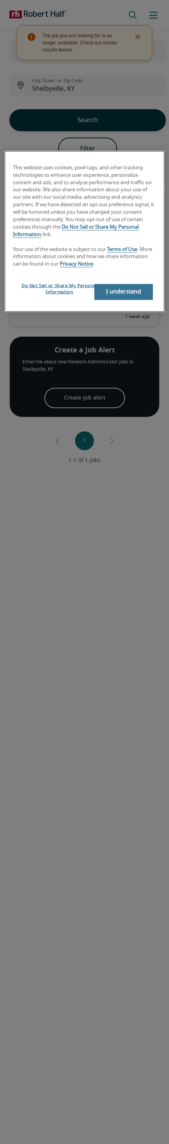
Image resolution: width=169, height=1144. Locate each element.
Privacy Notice (76, 264)
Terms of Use (122, 249)
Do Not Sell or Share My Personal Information (59, 289)
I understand (123, 292)
